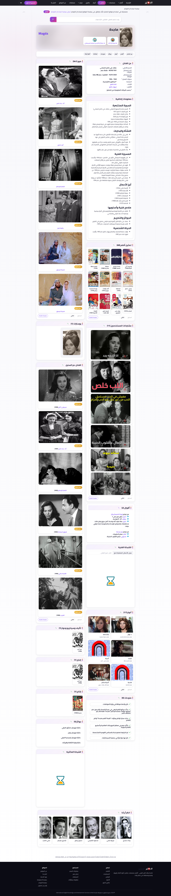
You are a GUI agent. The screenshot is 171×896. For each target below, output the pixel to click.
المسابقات (75, 877)
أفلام (122, 54)
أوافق (46, 12)
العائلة (95, 54)
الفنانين (108, 877)
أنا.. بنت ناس (60, 103)
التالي (122, 317)
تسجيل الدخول (30, 2)
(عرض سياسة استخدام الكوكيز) (61, 11)
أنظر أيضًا (87, 54)
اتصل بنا (53, 2)
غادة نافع (113, 84)
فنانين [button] (102, 2)
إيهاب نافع (113, 86)
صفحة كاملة (93, 317)
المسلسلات (106, 874)
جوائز (110, 54)
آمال (124, 534)
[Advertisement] (24, 43)
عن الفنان (129, 54)
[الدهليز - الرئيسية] (149, 3)
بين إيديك (119, 531)
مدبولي (123, 536)
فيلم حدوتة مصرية (104, 637)
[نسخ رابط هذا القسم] (120, 63)
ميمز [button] (81, 2)
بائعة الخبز (60, 228)
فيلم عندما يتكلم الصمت (126, 637)
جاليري (88, 2)
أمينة (107, 659)
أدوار (94, 2)
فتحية (130, 683)
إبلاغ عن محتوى (42, 885)
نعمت (130, 659)
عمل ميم (78, 100)
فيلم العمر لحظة (128, 661)
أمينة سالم (105, 683)
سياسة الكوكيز (43, 882)
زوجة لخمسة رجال (117, 514)
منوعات (103, 54)
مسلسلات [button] (112, 2)
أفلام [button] (121, 2)
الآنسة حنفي (62, 573)
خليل (124, 516)
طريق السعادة (62, 532)
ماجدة (113, 29)
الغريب (62, 615)
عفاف (124, 519)
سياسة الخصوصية (42, 880)
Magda (43, 33)
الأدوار (108, 880)
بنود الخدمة (43, 877)
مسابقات (72, 2)
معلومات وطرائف (73, 880)
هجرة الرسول (60, 270)
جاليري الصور (106, 882)
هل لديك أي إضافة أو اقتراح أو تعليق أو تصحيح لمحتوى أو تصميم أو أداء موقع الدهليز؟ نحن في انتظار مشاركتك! (85, 856)
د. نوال (130, 635)
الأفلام (108, 871)
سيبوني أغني (62, 407)
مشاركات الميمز (73, 871)
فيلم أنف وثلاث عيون (103, 685)
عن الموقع (62, 2)
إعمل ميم (75, 874)
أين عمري (60, 145)
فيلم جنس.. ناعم (105, 661)
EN (21, 2)
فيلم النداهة (129, 685)
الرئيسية (128, 2)
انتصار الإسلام (60, 186)
